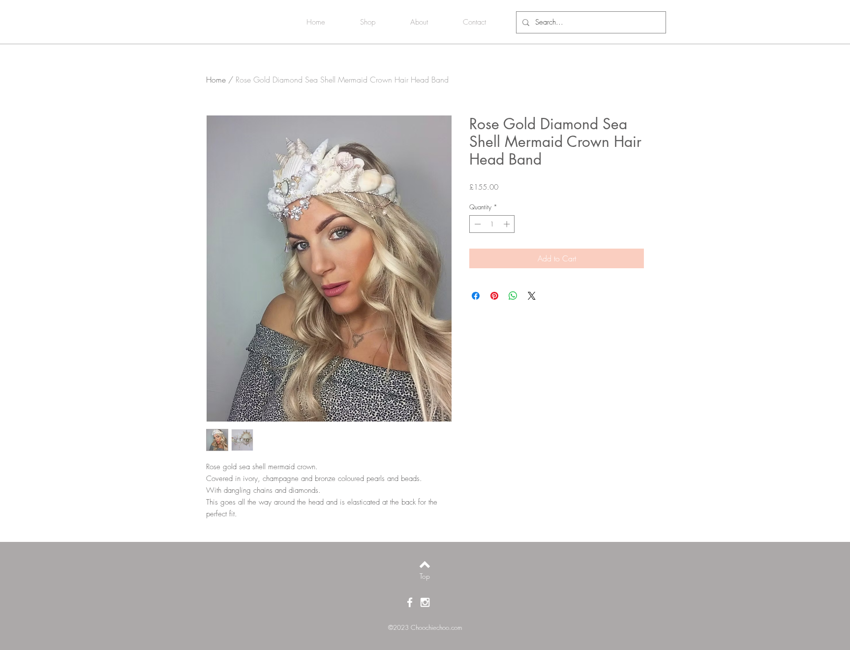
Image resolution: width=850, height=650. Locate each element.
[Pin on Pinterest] (494, 296)
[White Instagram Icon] (425, 602)
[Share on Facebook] (476, 296)
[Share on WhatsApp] (513, 296)
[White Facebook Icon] (409, 602)
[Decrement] (477, 224)
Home (216, 79)
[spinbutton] (492, 224)
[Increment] (508, 224)
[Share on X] (532, 296)
